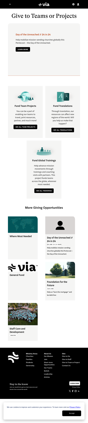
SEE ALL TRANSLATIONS (62, 130)
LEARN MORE (23, 49)
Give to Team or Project (71, 362)
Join (45, 359)
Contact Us (66, 365)
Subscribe (74, 383)
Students (29, 362)
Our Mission (48, 356)
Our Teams (48, 368)
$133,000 (50, 288)
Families (29, 359)
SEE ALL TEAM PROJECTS (25, 127)
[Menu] (11, 4)
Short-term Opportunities (49, 363)
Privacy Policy (75, 407)
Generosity (30, 365)
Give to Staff (66, 359)
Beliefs (46, 371)
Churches (29, 356)
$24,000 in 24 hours (54, 244)
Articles (47, 377)
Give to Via (66, 356)
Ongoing (13, 335)
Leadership (48, 374)
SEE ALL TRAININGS (44, 191)
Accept (71, 413)
